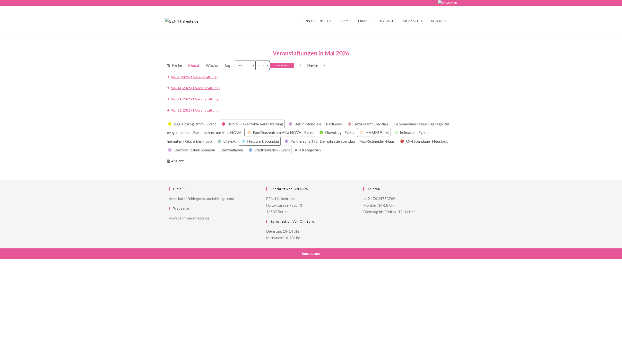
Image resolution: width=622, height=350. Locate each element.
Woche (212, 65)
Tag (227, 65)
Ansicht (178, 160)
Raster (177, 66)
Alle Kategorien (308, 150)
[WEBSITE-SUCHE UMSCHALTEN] (455, 21)
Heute (312, 65)
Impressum (311, 253)
